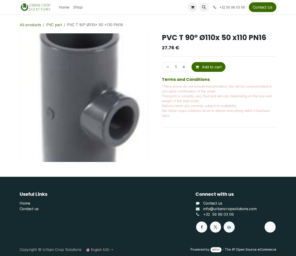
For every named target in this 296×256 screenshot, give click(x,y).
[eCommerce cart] (192, 7)
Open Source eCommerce (256, 249)
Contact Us (262, 7)
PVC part (54, 24)
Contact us (29, 208)
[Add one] (184, 67)
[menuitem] (64, 7)
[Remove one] (166, 67)
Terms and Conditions (186, 79)
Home (25, 203)
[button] (204, 7)
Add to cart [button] (211, 67)
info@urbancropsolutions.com (230, 208)
